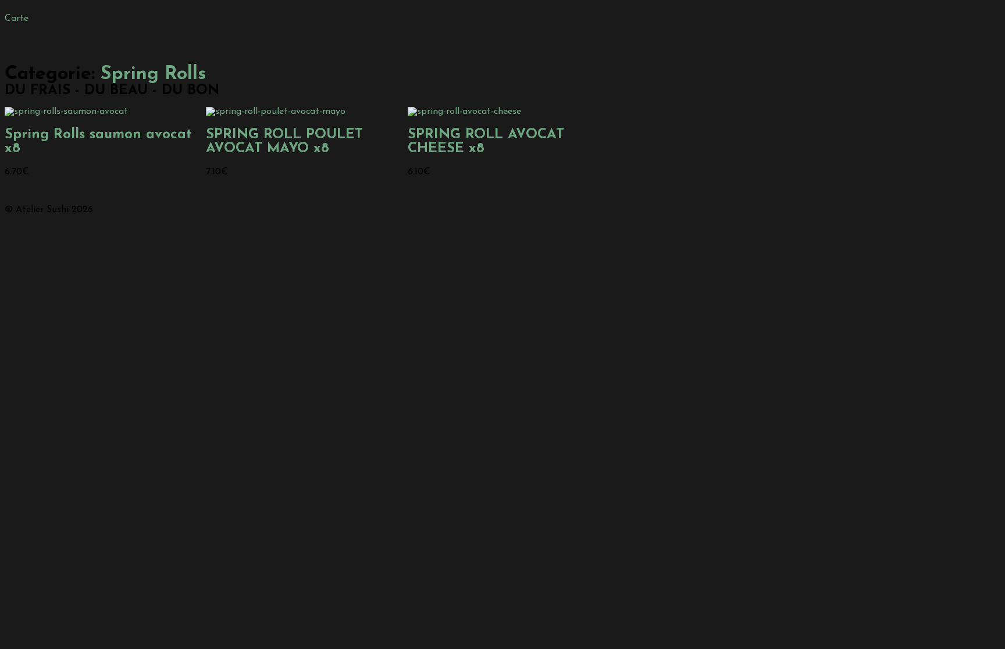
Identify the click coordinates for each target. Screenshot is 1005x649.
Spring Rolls (153, 74)
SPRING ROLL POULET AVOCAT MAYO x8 (284, 142)
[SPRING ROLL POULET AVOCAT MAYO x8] (275, 111)
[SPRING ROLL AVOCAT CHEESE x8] (464, 111)
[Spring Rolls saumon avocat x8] (66, 111)
